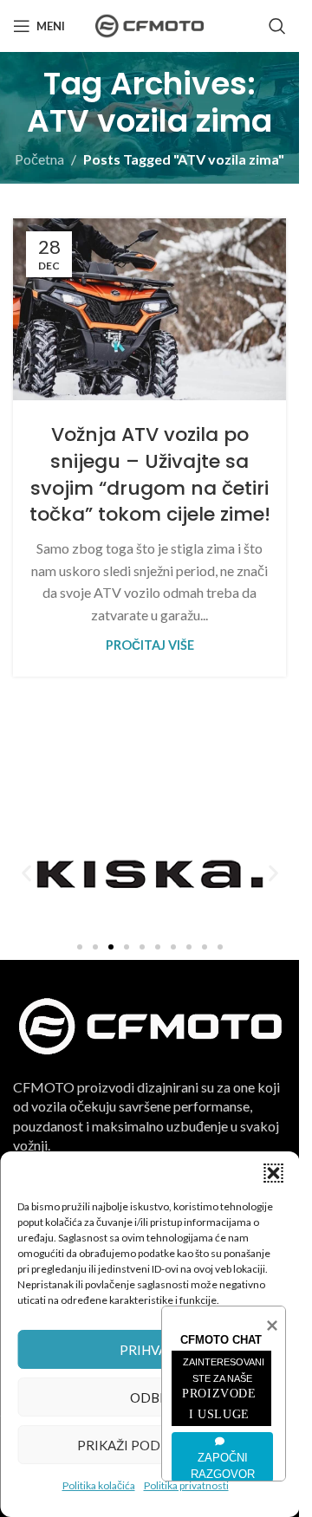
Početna (39, 159)
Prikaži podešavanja (150, 1445)
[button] (273, 1173)
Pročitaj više (150, 645)
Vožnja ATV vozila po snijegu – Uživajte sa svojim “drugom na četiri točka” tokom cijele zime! (149, 474)
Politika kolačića (98, 1485)
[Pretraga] (277, 26)
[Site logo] (149, 24)
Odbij (149, 1397)
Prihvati (149, 1350)
